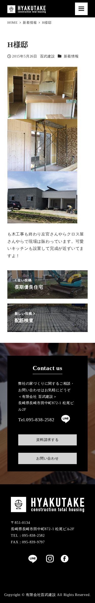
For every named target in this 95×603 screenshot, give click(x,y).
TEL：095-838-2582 (28, 535)
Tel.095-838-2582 (36, 419)
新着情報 (71, 56)
